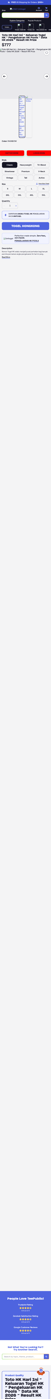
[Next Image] (46, 76)
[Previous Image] (4, 76)
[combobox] (23, 15)
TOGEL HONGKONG (25, 226)
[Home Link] (18, 9)
